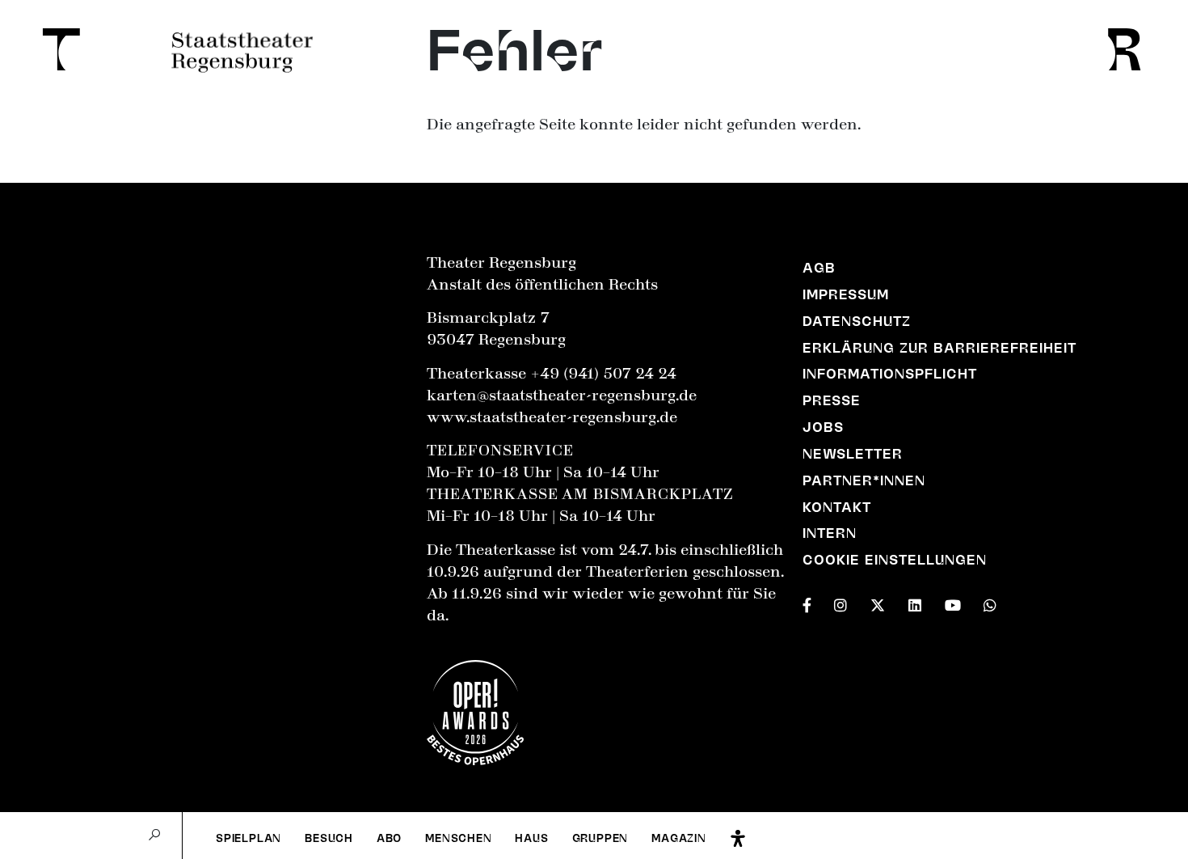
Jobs (823, 427)
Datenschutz (857, 321)
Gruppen (600, 837)
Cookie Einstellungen (895, 560)
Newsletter (853, 454)
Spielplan (248, 837)
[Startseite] (55, 49)
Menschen (458, 837)
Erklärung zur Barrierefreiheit (940, 348)
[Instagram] (840, 602)
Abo (389, 837)
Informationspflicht (890, 374)
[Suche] (154, 835)
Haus (531, 837)
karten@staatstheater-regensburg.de (562, 395)
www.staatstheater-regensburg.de (552, 417)
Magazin (678, 837)
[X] (877, 602)
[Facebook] (807, 602)
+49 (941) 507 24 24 (603, 374)
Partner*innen (864, 480)
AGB (819, 268)
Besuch (329, 837)
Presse (832, 400)
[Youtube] (953, 602)
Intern (830, 533)
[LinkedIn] (914, 602)
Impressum (846, 294)
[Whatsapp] (990, 602)
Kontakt (837, 507)
